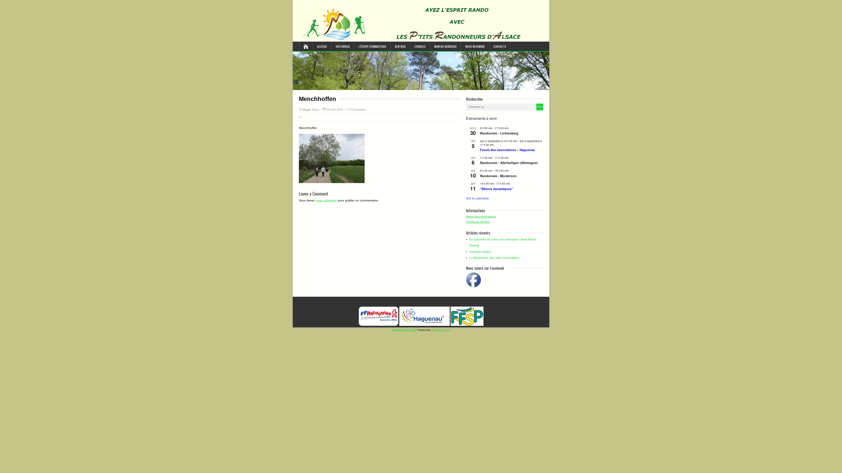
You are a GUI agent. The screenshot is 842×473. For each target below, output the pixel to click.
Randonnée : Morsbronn (498, 176)
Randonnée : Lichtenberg (499, 133)
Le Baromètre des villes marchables (494, 257)
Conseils (420, 46)
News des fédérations (481, 216)
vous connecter (326, 200)
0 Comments (358, 109)
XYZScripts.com (441, 330)
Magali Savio (311, 109)
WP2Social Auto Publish (404, 330)
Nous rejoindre (475, 46)
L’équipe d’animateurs (372, 46)
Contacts (499, 46)
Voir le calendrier (477, 198)
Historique (343, 46)
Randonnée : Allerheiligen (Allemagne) (509, 163)
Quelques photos (478, 222)
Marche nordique (445, 46)
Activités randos (480, 251)
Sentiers (400, 46)
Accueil (322, 46)
